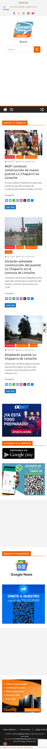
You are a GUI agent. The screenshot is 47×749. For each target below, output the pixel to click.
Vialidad (8, 252)
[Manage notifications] (5, 744)
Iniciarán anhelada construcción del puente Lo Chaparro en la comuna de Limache (23, 267)
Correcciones (25, 729)
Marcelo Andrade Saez (26, 161)
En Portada (10, 157)
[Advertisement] (23, 80)
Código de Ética (41, 729)
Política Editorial (9, 729)
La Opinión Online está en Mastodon (16, 747)
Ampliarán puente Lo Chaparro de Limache (21, 356)
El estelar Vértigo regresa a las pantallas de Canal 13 (23, 8)
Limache (20, 157)
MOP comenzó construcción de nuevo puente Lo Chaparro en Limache (22, 172)
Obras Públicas (31, 157)
